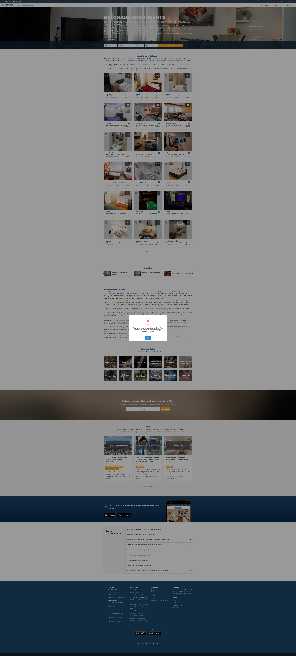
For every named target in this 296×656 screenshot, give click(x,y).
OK (148, 338)
